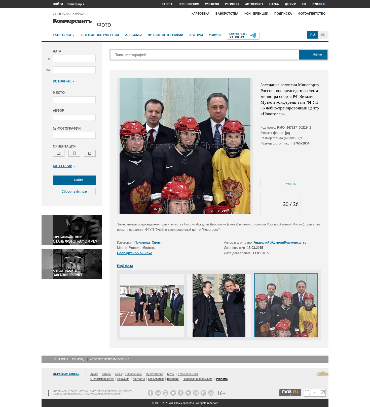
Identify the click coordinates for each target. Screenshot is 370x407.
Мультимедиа (154, 373)
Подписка (283, 13)
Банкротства (226, 13)
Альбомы (133, 35)
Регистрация (75, 4)
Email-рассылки (188, 373)
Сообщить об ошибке (134, 253)
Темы (118, 373)
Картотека (200, 13)
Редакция (123, 378)
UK (304, 4)
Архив (94, 373)
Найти (78, 180)
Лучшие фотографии (165, 35)
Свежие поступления (100, 35)
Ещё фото (125, 266)
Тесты (170, 373)
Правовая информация (197, 378)
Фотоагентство (311, 13)
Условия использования (109, 359)
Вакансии (173, 378)
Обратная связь (66, 373)
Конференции (256, 13)
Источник (62, 81)
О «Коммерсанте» (102, 378)
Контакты (60, 359)
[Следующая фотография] (311, 204)
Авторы (196, 35)
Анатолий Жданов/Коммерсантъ (280, 242)
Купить (290, 184)
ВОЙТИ (58, 4)
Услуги (215, 35)
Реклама (222, 378)
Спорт (157, 242)
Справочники (133, 373)
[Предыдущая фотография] (271, 204)
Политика (142, 242)
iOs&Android (156, 378)
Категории (62, 35)
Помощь (78, 359)
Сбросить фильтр (74, 191)
